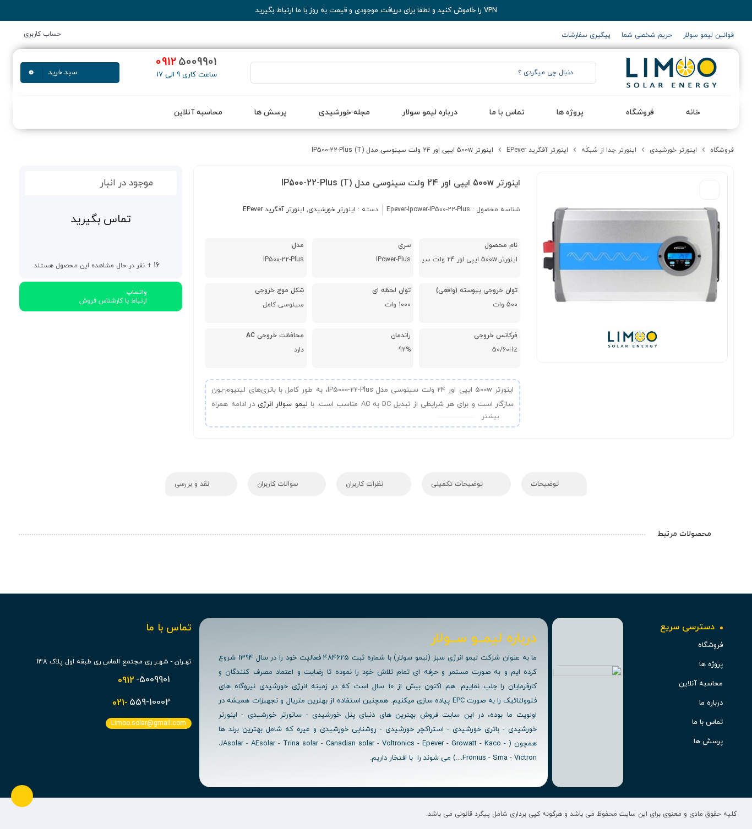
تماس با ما (707, 722)
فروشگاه (722, 150)
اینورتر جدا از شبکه (608, 150)
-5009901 (144, 680)
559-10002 (141, 703)
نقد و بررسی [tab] (193, 484)
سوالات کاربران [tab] (278, 484)
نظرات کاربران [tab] (365, 484)
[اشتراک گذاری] (710, 190)
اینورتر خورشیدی (673, 150)
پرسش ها (708, 741)
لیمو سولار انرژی (283, 404)
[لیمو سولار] (670, 73)
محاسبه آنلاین (701, 684)
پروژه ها (711, 664)
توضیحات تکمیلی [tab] (458, 484)
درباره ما (711, 703)
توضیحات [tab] (546, 484)
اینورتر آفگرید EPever (537, 150)
